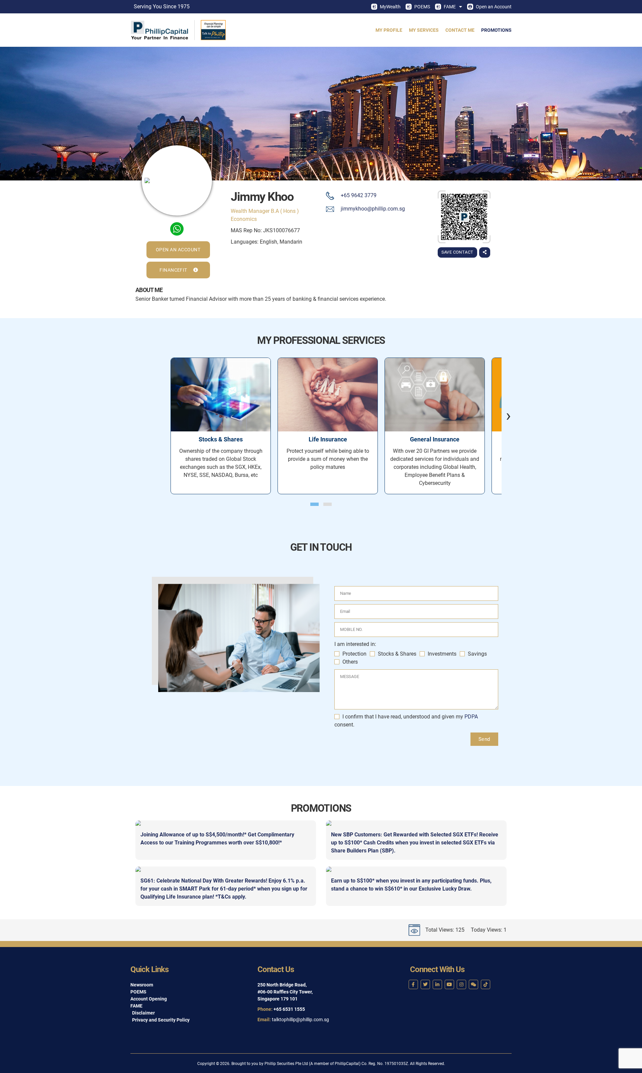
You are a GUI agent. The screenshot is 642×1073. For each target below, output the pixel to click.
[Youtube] (449, 984)
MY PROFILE (389, 30)
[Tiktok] (485, 984)
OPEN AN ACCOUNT (178, 249)
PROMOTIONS (496, 30)
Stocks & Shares (397, 654)
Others (350, 662)
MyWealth (390, 6)
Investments (442, 654)
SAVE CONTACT (457, 252)
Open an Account (494, 6)
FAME (450, 6)
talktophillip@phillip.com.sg (300, 1019)
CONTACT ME (459, 30)
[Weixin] (473, 984)
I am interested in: (355, 644)
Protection (354, 654)
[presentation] (503, 415)
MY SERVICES (424, 30)
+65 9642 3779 (359, 195)
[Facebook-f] (413, 984)
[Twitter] (425, 984)
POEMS (422, 6)
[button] (314, 504)
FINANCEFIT (173, 270)
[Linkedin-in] (437, 984)
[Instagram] (461, 984)
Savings (477, 654)
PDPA (471, 716)
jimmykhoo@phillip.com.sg (373, 209)
